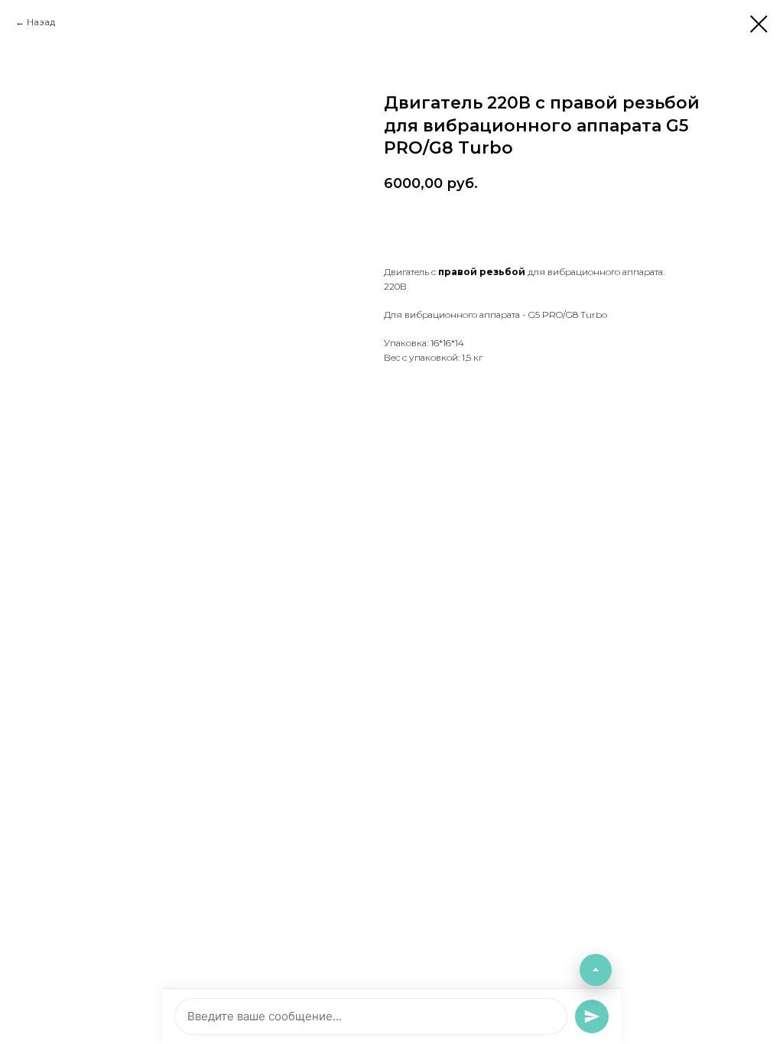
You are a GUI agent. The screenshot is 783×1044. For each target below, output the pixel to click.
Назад (41, 22)
